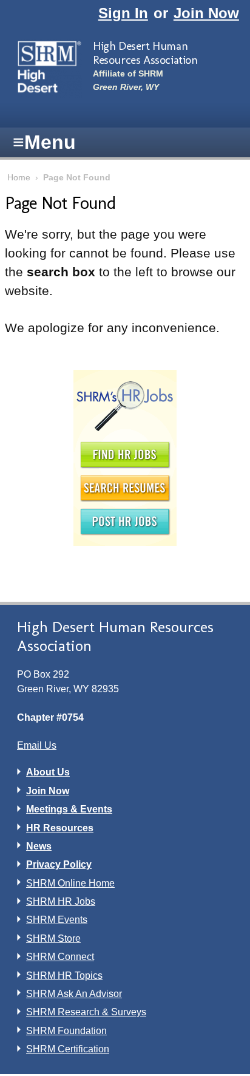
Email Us (36, 745)
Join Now (206, 13)
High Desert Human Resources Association (145, 53)
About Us (48, 772)
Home (18, 177)
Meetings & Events (69, 809)
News (39, 846)
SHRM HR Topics (64, 975)
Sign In (123, 13)
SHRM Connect (60, 957)
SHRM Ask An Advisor (74, 994)
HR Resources (59, 828)
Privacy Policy (59, 864)
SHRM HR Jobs (60, 901)
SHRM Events (56, 919)
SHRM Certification (67, 1049)
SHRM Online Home (70, 883)
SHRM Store (53, 938)
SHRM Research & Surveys (86, 1012)
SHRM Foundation (66, 1031)
